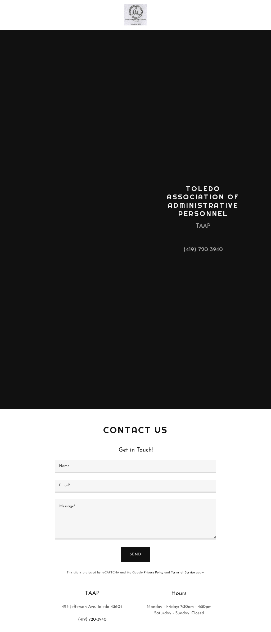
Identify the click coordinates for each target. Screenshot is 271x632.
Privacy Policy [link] (153, 572)
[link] (135, 14)
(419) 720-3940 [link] (203, 250)
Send (135, 554)
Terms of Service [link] (183, 572)
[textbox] (135, 466)
